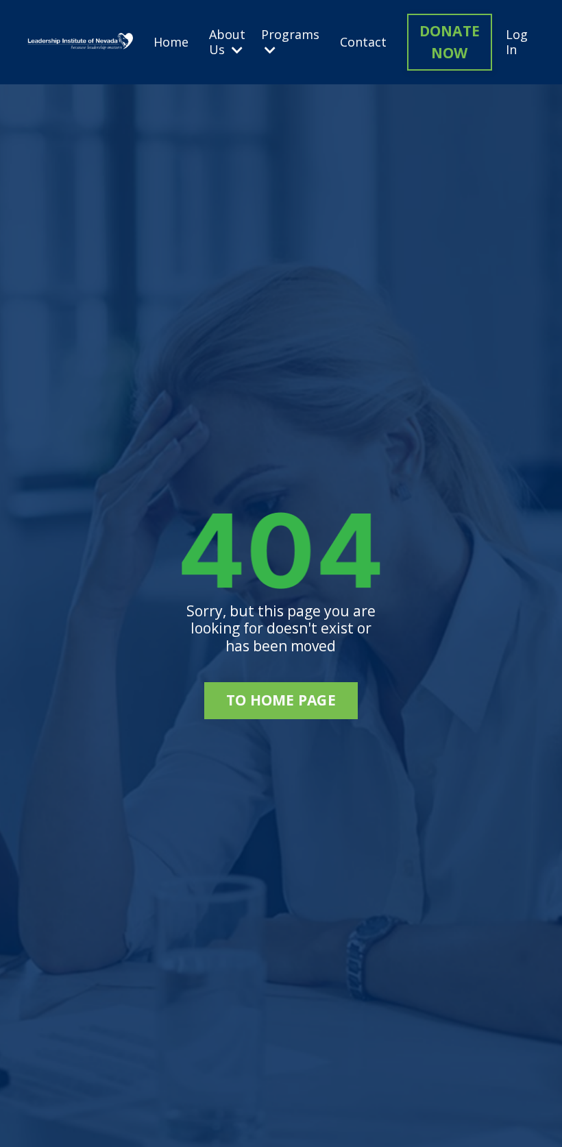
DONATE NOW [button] (449, 41)
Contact (363, 42)
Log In (517, 42)
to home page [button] (281, 700)
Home (171, 42)
